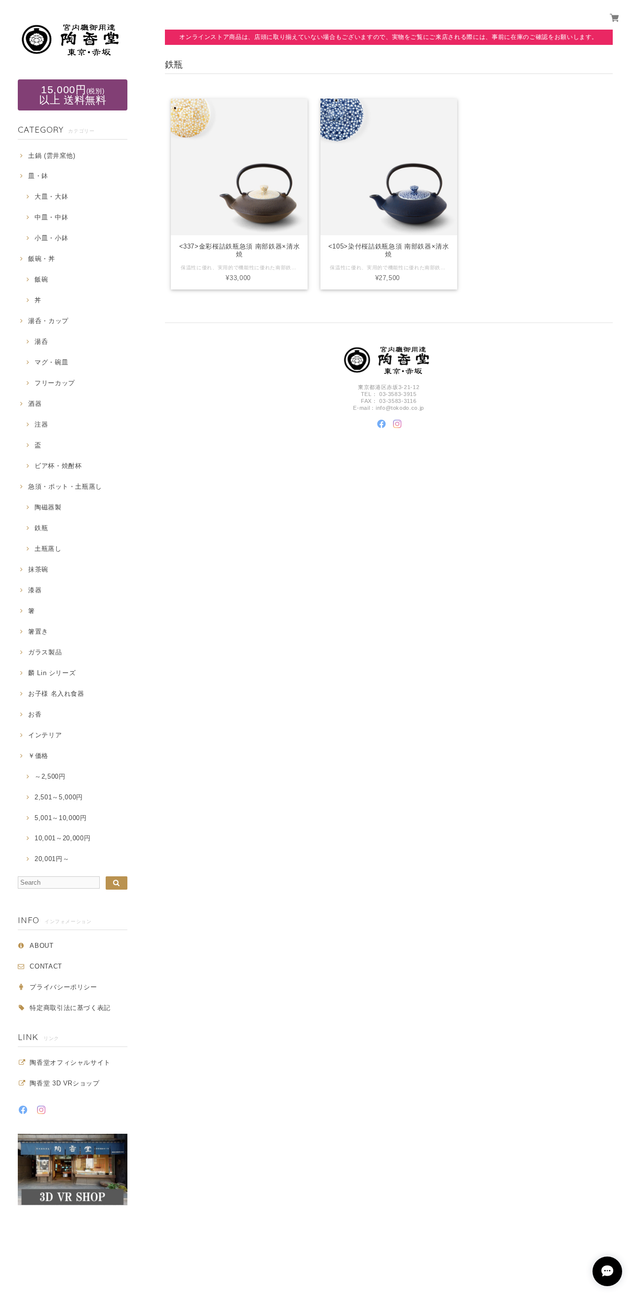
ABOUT (41, 945)
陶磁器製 (48, 507)
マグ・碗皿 (51, 362)
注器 (41, 424)
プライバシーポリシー (63, 987)
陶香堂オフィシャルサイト (70, 1062)
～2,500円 (50, 776)
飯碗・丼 (41, 258)
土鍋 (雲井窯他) (52, 155)
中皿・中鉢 (51, 217)
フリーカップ (55, 383)
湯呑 (41, 341)
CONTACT (46, 966)
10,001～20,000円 (62, 838)
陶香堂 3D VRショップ (65, 1083)
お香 (34, 714)
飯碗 (41, 279)
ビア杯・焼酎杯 (58, 465)
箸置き (38, 631)
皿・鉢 (38, 176)
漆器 (34, 590)
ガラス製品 (45, 652)
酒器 (34, 403)
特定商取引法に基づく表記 (70, 1007)
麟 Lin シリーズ (52, 673)
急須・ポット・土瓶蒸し (65, 486)
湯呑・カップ (48, 320)
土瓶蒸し (48, 548)
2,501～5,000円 (59, 797)
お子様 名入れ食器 (56, 693)
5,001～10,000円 (60, 818)
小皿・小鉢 (51, 238)
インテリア (45, 735)
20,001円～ (52, 859)
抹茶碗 (38, 569)
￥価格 (38, 755)
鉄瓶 (41, 528)
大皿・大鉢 (51, 196)
